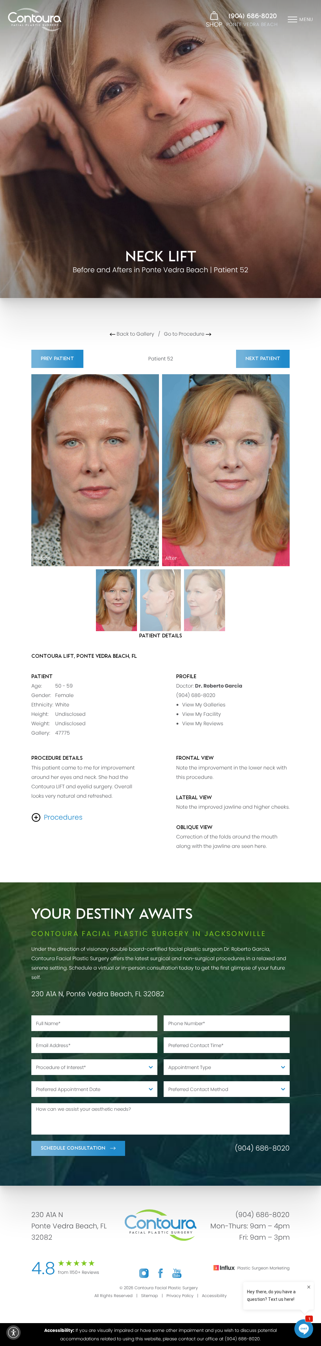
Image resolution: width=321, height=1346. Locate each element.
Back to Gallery (134, 334)
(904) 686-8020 (253, 16)
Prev (57, 358)
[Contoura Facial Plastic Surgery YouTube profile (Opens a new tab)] (177, 1273)
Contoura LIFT (48, 786)
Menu (306, 19)
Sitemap (149, 1296)
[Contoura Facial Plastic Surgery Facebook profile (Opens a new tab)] (160, 1273)
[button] (13, 1332)
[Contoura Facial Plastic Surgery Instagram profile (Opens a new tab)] (144, 1273)
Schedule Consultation (73, 1148)
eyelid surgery (94, 786)
